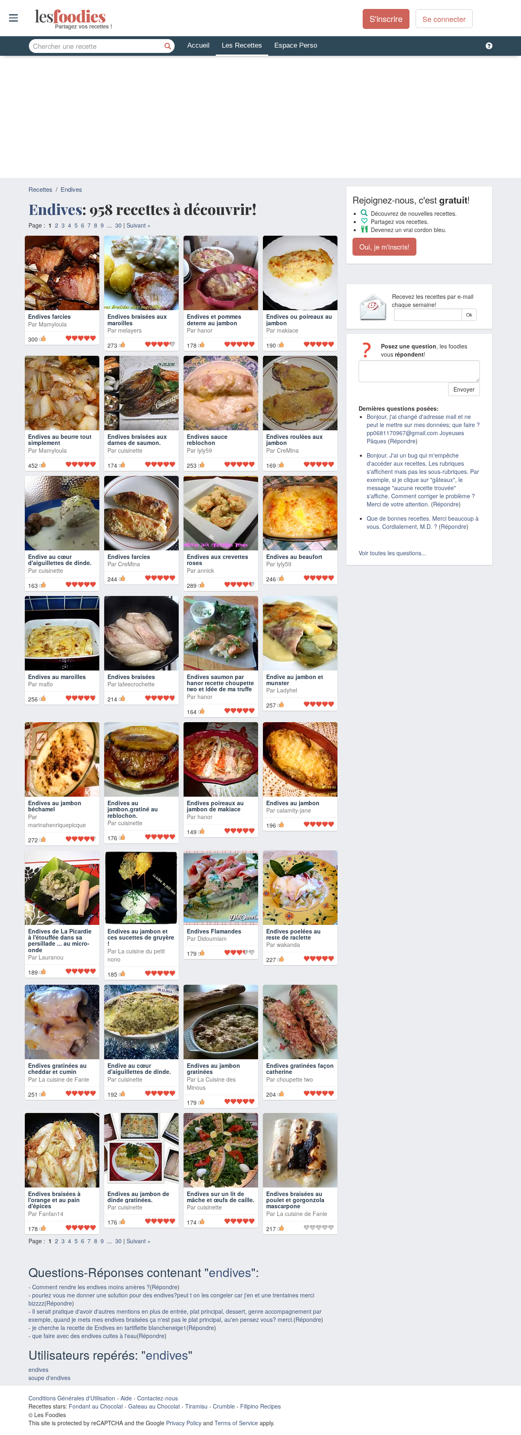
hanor (204, 330)
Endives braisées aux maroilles (137, 319)
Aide (126, 1398)
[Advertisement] (260, 117)
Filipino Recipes (260, 1406)
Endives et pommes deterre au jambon (214, 319)
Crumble (224, 1406)
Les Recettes (242, 45)
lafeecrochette (136, 684)
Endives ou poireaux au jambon (299, 319)
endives (230, 1272)
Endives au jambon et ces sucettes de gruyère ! (140, 937)
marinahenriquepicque (57, 825)
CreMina (288, 450)
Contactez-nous (157, 1398)
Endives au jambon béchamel (54, 806)
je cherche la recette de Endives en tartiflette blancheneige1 (109, 1327)
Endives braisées (131, 677)
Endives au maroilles (57, 677)
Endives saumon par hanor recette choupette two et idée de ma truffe (220, 683)
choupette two (295, 1079)
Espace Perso (295, 45)
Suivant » (139, 225)
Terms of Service (236, 1423)
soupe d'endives (49, 1378)
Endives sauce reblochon (207, 439)
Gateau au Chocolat (154, 1406)
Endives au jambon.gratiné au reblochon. (132, 809)
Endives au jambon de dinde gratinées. (138, 1197)
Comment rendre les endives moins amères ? (91, 1287)
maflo (46, 684)
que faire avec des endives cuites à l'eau (84, 1336)
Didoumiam (212, 938)
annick (205, 570)
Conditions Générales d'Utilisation (71, 1398)
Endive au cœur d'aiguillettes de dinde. (60, 559)
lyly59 (204, 450)
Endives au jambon (293, 803)
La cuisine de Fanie (64, 1079)
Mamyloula (53, 324)
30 (118, 225)
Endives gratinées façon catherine (300, 1068)
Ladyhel (287, 690)
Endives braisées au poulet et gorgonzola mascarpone (295, 1200)
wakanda (288, 944)
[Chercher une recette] (167, 46)
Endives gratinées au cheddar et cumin (57, 1068)
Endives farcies (49, 316)
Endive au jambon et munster (294, 680)
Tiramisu (196, 1406)
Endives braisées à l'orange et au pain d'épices (54, 1200)
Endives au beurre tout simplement (60, 439)
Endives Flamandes (214, 931)
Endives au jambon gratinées (213, 1068)
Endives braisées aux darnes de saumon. (137, 439)
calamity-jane (294, 810)
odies (36, 16)
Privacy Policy (183, 1423)
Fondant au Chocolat (96, 1406)
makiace (287, 330)
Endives (71, 189)
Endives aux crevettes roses (217, 559)
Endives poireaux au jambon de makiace (215, 806)
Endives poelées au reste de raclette (293, 934)
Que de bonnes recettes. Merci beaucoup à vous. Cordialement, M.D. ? (423, 522)
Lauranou (51, 957)
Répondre (164, 1287)
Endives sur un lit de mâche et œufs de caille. (220, 1197)
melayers (130, 330)
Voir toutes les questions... (392, 553)
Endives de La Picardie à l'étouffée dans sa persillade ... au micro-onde (60, 940)
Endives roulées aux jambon (294, 439)
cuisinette (130, 450)
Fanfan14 (51, 1213)
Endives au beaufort (294, 556)
